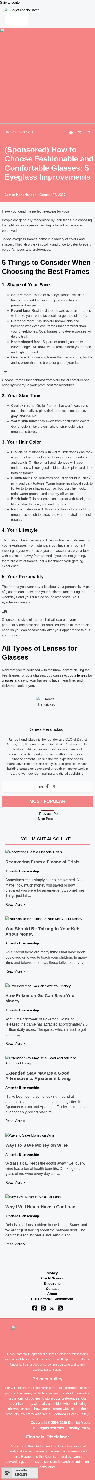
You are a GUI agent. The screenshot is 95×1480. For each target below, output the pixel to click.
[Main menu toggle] (16, 19)
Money (52, 1273)
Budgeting (52, 1283)
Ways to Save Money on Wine (36, 1145)
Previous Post (47, 814)
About (52, 1294)
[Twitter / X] (52, 1310)
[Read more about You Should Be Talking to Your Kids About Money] (43, 919)
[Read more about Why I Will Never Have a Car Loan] (33, 1197)
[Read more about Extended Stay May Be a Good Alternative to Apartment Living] (47, 1063)
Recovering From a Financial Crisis (42, 861)
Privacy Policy (77, 1414)
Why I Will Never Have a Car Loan (40, 1206)
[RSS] (60, 1310)
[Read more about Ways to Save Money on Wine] (29, 1135)
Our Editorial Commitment (52, 1299)
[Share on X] (79, 133)
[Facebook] (47, 786)
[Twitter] (54, 786)
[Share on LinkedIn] (88, 133)
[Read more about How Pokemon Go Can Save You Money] (38, 986)
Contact (52, 1289)
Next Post (47, 819)
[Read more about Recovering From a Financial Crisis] (33, 852)
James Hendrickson (20, 195)
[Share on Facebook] (71, 133)
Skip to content (11, 2)
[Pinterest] (43, 1310)
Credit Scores (52, 1278)
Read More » (15, 904)
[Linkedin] (41, 786)
